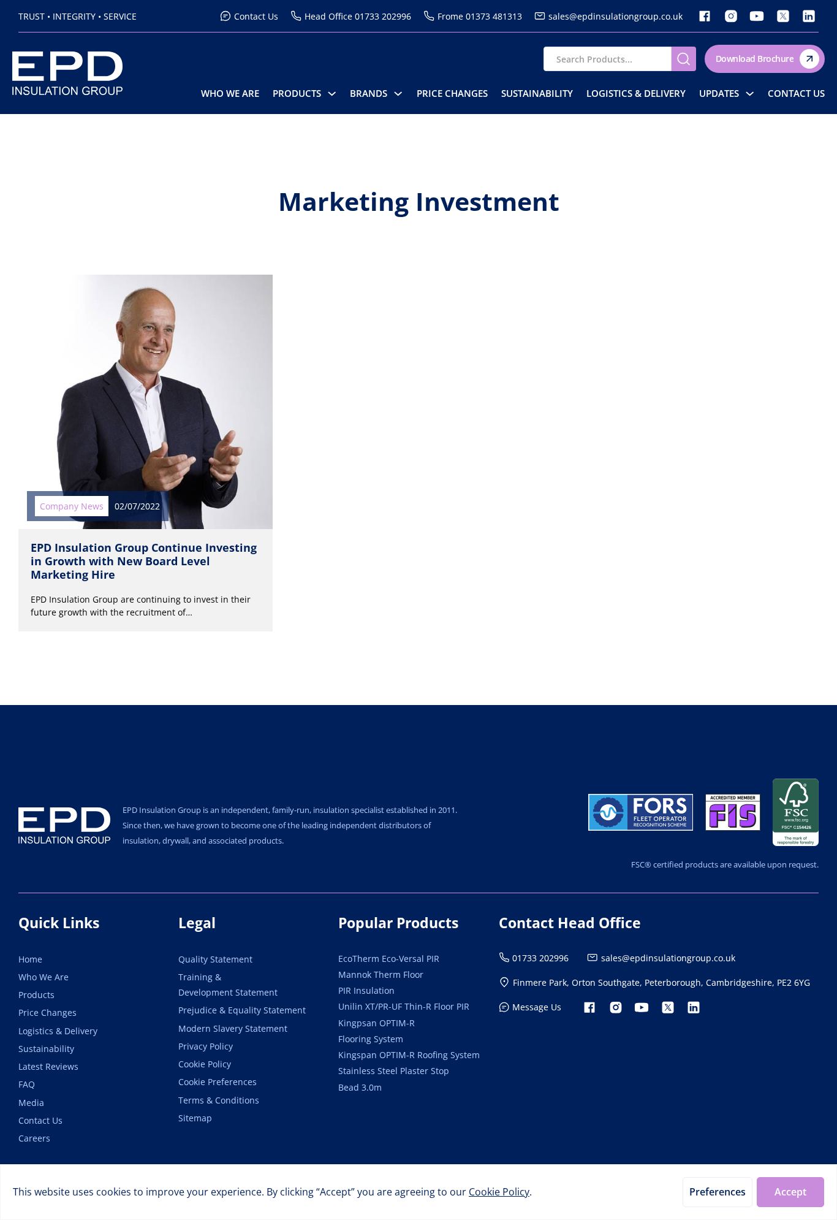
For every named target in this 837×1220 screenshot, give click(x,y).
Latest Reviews (48, 1066)
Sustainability (537, 93)
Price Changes (452, 93)
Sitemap (195, 1118)
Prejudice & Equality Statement (242, 1010)
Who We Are (230, 93)
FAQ (26, 1084)
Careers (34, 1138)
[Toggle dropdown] (331, 93)
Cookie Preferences (217, 1082)
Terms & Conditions (218, 1100)
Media (31, 1102)
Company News (72, 506)
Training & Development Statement (228, 984)
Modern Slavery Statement (232, 1028)
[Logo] (64, 825)
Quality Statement (215, 959)
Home (30, 959)
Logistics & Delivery (636, 93)
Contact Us (796, 93)
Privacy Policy (205, 1046)
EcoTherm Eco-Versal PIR (388, 958)
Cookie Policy (204, 1064)
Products (297, 93)
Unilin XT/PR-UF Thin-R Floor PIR (403, 1006)
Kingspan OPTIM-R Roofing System (409, 1055)
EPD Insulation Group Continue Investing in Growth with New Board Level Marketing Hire (144, 560)
